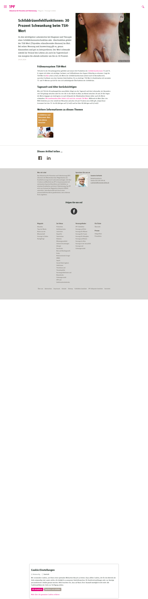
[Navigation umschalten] (5, 6)
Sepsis (58, 260)
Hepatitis (59, 234)
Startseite (107, 288)
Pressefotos (98, 236)
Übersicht (97, 226)
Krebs (58, 253)
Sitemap (70, 288)
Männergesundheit (61, 241)
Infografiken (98, 234)
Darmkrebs (59, 248)
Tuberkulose (60, 236)
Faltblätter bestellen (81, 288)
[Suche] (142, 6)
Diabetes (59, 239)
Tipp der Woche (41, 229)
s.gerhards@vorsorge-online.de (100, 182)
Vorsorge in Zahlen (42, 236)
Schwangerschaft (61, 277)
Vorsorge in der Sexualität (83, 243)
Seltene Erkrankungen (62, 243)
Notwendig (36, 574)
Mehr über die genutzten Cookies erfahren (45, 594)
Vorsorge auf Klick (81, 229)
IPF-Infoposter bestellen (95, 288)
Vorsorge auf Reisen (81, 239)
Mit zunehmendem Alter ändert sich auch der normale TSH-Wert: (67, 98)
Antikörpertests (61, 229)
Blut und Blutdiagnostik (63, 251)
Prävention (59, 226)
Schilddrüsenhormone (95, 71)
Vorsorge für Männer (81, 231)
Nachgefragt (40, 239)
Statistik (46, 574)
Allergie (58, 246)
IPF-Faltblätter (80, 226)
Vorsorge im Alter (81, 241)
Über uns (40, 288)
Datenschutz (48, 288)
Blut (47, 76)
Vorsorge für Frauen (81, 234)
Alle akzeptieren (37, 589)
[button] (40, 158)
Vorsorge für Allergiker (82, 236)
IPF (12, 7)
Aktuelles (40, 226)
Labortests (59, 231)
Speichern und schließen (52, 589)
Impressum (56, 288)
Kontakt (64, 288)
